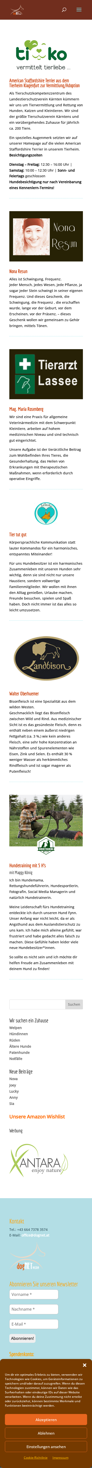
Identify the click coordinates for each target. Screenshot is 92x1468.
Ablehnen (46, 1433)
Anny (13, 1097)
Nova (13, 1078)
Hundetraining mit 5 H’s (27, 865)
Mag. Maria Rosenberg (26, 409)
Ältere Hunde (20, 1046)
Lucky (14, 1091)
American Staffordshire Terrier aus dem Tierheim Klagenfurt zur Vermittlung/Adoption (44, 83)
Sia (11, 1103)
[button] (84, 1365)
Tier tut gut (17, 534)
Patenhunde (19, 1052)
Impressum (60, 1457)
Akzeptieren (46, 1419)
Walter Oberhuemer (24, 693)
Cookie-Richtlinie (36, 1457)
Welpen (15, 1027)
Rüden (14, 1040)
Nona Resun (18, 271)
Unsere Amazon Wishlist (37, 1116)
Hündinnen (18, 1033)
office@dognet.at (35, 1235)
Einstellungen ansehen (46, 1446)
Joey (12, 1085)
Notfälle (15, 1058)
